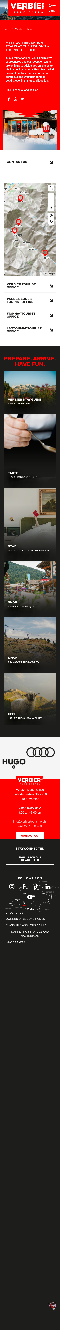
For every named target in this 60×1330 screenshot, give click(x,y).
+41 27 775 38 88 (30, 826)
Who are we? (15, 942)
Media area (38, 925)
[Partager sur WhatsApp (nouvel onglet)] (15, 99)
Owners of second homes (25, 918)
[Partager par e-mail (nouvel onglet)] (23, 99)
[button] (30, 162)
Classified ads (17, 925)
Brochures (14, 912)
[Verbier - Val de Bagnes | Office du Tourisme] (30, 8)
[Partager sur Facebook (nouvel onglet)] (9, 99)
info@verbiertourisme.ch (30, 821)
